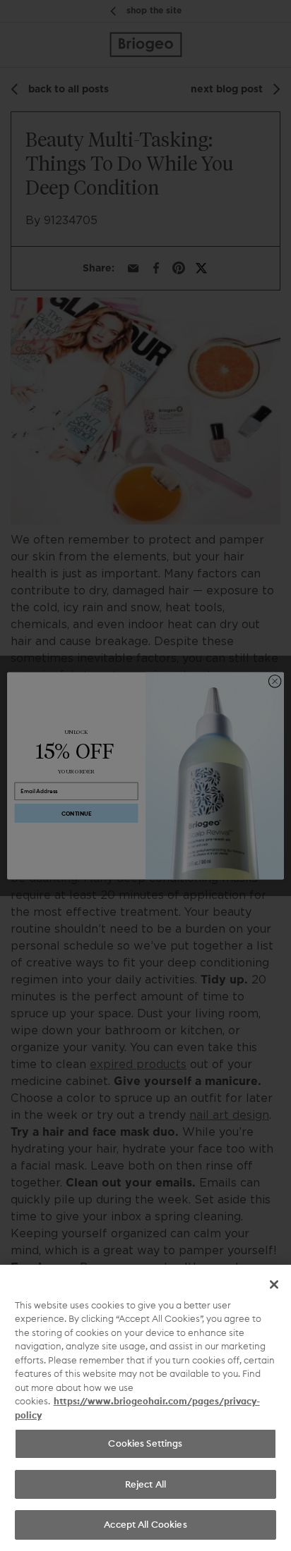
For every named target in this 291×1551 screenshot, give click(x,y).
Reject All (145, 1484)
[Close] (274, 1284)
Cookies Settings (145, 1443)
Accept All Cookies (145, 1524)
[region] (145, 1408)
